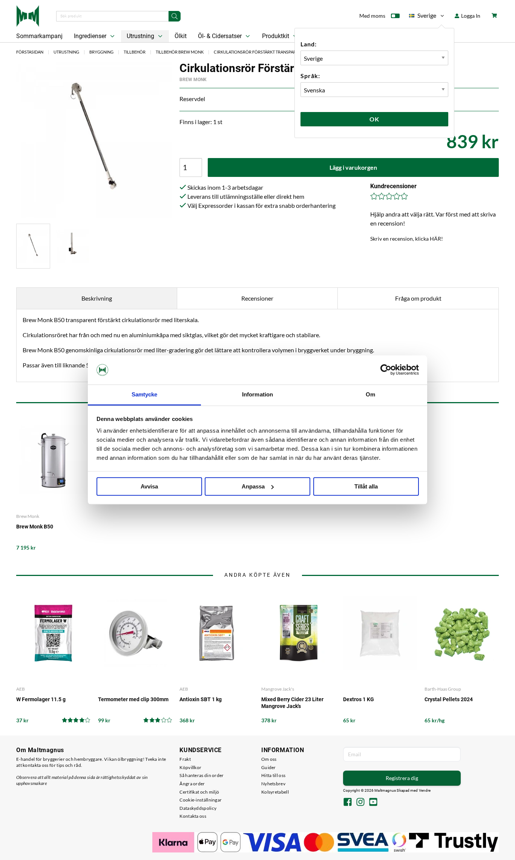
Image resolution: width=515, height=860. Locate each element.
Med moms (372, 15)
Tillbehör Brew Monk (180, 51)
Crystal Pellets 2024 (449, 699)
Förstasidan (29, 51)
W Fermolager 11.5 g (41, 699)
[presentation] (33, 246)
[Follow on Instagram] (360, 803)
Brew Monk (193, 79)
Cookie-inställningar (200, 800)
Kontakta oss (192, 816)
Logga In (470, 15)
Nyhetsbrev (273, 783)
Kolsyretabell (275, 792)
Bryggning (101, 51)
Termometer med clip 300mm (133, 699)
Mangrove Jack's (277, 689)
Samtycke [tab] (145, 394)
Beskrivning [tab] (96, 298)
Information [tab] (257, 394)
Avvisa (149, 486)
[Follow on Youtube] (373, 803)
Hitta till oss (273, 775)
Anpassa (253, 486)
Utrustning (141, 36)
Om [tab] (370, 394)
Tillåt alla (366, 486)
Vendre (425, 790)
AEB (20, 689)
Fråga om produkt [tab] (418, 298)
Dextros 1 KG (358, 699)
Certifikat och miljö (199, 792)
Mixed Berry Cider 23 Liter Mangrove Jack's (292, 702)
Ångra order (192, 783)
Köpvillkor (190, 767)
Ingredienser (91, 36)
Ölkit (181, 36)
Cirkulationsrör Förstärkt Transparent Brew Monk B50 (275, 51)
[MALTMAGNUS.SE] (27, 15)
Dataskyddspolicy (197, 808)
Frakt (185, 759)
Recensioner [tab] (257, 298)
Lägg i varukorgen (353, 167)
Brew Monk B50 (34, 527)
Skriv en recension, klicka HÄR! (406, 238)
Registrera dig (402, 778)
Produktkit (276, 36)
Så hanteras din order (201, 775)
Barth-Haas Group (443, 689)
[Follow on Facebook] (347, 803)
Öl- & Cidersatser (220, 36)
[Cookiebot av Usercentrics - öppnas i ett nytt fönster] (386, 370)
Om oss (269, 759)
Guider (268, 767)
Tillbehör (135, 51)
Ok (374, 119)
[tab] (33, 246)
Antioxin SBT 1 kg (200, 699)
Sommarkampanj (39, 36)
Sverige (422, 17)
